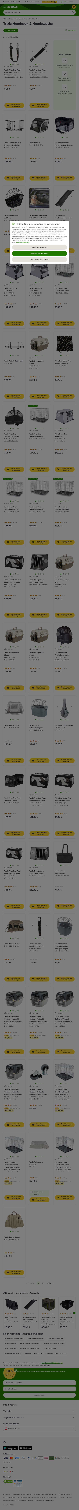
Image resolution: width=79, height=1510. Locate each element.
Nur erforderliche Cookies (39, 260)
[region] (39, 242)
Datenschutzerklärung (22, 242)
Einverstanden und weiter (39, 253)
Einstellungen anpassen (39, 247)
